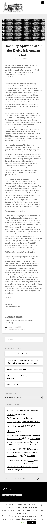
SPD (31, 460)
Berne (11, 414)
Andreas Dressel (16, 410)
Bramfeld (30, 418)
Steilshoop (11, 464)
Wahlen (28, 467)
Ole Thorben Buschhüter (27, 445)
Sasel (28, 456)
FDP (17, 431)
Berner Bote (20, 414)
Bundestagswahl (12, 422)
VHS (32, 464)
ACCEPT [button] (31, 522)
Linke (31, 442)
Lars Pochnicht (24, 442)
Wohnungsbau (17, 470)
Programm (22, 448)
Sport (36, 460)
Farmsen (18, 426)
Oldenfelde (16, 445)
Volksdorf (11, 467)
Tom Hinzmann (19, 464)
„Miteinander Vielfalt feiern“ (17, 385)
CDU (19, 421)
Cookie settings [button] (19, 522)
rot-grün (22, 455)
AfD (8, 410)
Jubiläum (32, 439)
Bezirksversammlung (16, 418)
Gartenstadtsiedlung (15, 439)
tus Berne (27, 464)
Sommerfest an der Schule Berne (18, 354)
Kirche (37, 439)
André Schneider (27, 410)
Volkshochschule (20, 467)
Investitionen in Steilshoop (16, 369)
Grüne (25, 438)
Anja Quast (35, 410)
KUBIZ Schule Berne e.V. (13, 442)
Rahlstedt (32, 449)
